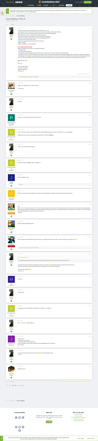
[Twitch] (16, 427)
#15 (90, 289)
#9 (90, 190)
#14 (90, 276)
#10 (90, 204)
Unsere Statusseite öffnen (78, 420)
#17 (90, 320)
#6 (90, 144)
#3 (90, 99)
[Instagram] (19, 430)
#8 (90, 174)
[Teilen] (88, 28)
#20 (90, 366)
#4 (90, 114)
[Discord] (19, 427)
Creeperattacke (23, 322)
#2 (90, 83)
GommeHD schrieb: (23, 257)
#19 (90, 350)
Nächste (12, 24)
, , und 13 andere (29, 247)
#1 (90, 28)
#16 (90, 305)
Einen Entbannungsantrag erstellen (78, 417)
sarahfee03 (21, 208)
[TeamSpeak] (23, 427)
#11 (90, 221)
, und (29, 76)
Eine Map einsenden (78, 416)
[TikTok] (23, 417)
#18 (90, 336)
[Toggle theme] (2, 13)
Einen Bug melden (78, 414)
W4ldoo (8, 20)
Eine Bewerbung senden (78, 419)
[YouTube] (19, 417)
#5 (90, 129)
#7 (90, 160)
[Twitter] (16, 417)
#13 (90, 254)
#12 (90, 237)
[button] (56, 5)
